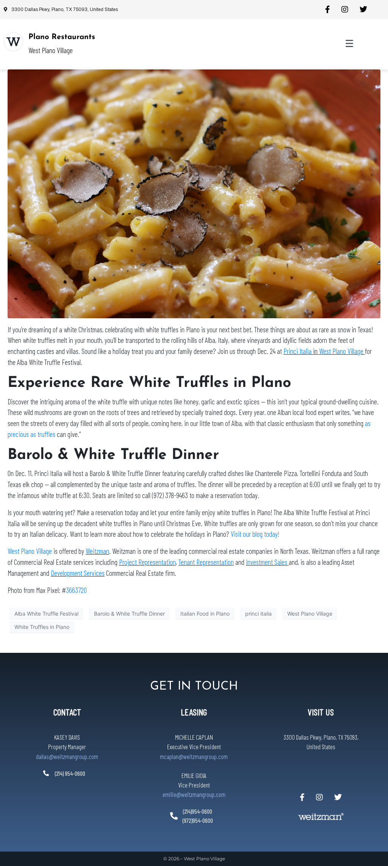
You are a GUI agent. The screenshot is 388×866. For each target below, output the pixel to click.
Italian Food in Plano (205, 613)
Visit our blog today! (255, 534)
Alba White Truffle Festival (46, 613)
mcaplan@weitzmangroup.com (194, 756)
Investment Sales (267, 562)
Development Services (78, 573)
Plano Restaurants (61, 37)
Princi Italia (297, 351)
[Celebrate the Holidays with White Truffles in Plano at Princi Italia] (194, 193)
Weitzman (97, 551)
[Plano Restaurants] (13, 41)
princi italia (258, 613)
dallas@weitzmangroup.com (67, 756)
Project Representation (147, 562)
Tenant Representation (206, 562)
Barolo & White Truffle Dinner (129, 613)
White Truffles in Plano (41, 627)
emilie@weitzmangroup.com (194, 794)
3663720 (76, 590)
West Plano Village (342, 351)
